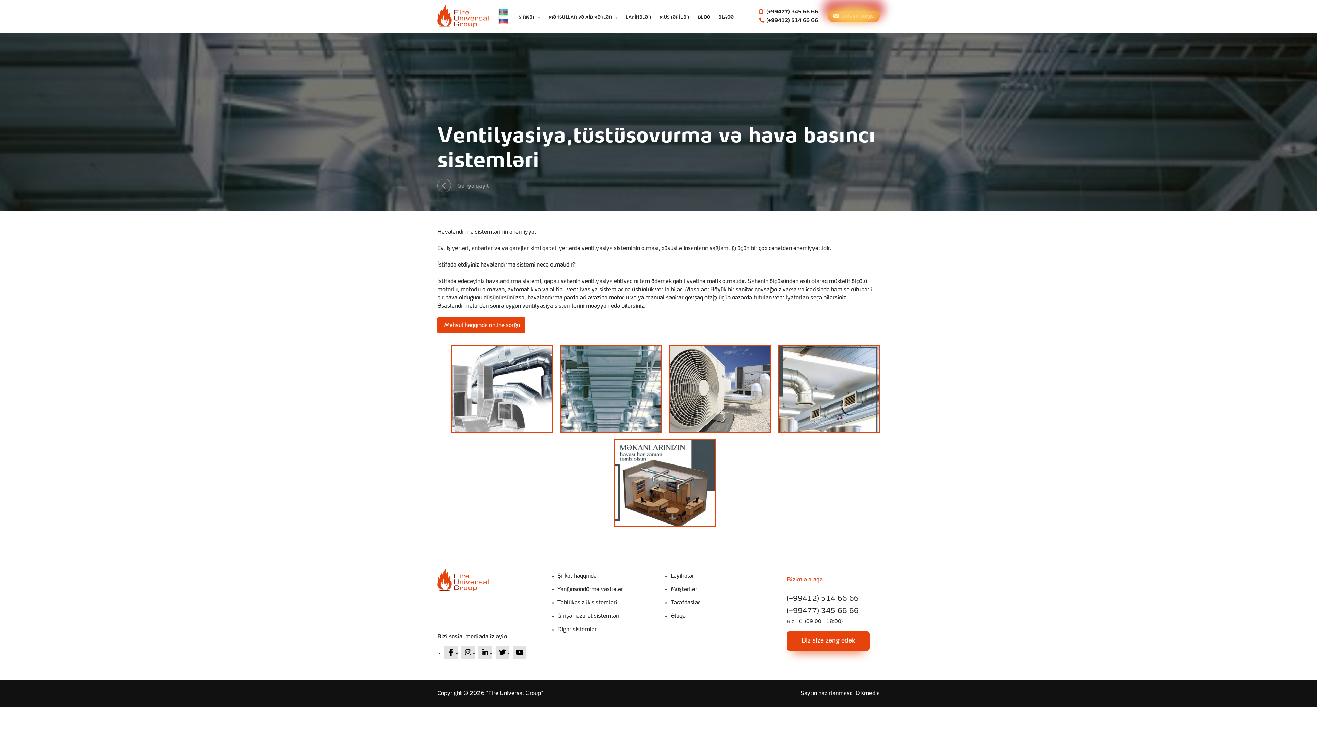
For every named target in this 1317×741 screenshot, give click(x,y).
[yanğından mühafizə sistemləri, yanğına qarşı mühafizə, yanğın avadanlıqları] (488, 580)
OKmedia (868, 693)
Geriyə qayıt (473, 186)
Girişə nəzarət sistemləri (588, 616)
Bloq (704, 18)
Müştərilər (674, 18)
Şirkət (527, 18)
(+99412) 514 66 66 (791, 20)
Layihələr (638, 18)
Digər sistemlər (577, 630)
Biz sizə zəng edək (828, 641)
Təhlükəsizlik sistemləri (587, 603)
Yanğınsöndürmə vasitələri (591, 589)
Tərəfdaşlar (685, 603)
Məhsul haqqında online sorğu (481, 325)
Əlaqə (726, 18)
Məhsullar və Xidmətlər (581, 18)
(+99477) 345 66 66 (791, 12)
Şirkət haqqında (577, 576)
